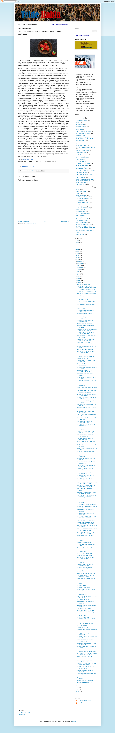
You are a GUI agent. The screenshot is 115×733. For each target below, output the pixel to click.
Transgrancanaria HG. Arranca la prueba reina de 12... (85, 435)
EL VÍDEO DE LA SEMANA (82, 168)
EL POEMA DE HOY (81, 161)
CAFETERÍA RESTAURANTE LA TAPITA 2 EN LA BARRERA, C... (87, 395)
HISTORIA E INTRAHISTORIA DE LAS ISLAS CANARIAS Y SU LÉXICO (85, 180)
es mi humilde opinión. (81, 172)
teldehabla (80, 702)
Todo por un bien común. (82, 222)
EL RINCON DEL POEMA (82, 165)
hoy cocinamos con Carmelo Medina (85, 187)
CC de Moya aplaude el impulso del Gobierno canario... (86, 452)
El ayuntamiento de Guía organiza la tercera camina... (86, 455)
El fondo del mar (80, 156)
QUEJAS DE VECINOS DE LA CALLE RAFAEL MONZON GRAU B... (86, 533)
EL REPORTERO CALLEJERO (83, 163)
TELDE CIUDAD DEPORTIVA (84, 553)
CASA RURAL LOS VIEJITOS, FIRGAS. (86, 293)
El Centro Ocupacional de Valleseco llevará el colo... (86, 462)
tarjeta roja (78, 217)
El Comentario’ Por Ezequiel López (85, 548)
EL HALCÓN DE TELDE (82, 158)
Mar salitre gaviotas (80, 206)
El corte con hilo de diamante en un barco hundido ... (86, 412)
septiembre (80, 267)
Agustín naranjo (80, 124)
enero (79, 685)
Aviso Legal (22, 714)
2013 (77, 694)
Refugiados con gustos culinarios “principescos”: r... (85, 640)
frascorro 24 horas (80, 177)
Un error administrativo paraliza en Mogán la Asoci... (85, 469)
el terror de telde (80, 167)
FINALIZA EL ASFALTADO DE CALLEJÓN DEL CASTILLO (84, 371)
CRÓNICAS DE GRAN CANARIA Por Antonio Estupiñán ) (85, 139)
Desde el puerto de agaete (82, 150)
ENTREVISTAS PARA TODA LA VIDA (85, 170)
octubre (79, 265)
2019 (77, 255)
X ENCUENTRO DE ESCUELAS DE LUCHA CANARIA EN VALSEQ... (86, 611)
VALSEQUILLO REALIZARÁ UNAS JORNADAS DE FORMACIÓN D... (86, 523)
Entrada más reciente (23, 221)
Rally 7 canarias (80, 215)
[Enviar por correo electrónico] (37, 171)
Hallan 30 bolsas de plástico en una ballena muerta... (86, 579)
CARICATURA (79, 129)
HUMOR (78, 189)
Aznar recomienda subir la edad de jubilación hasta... (85, 311)
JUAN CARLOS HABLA (81, 191)
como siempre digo (80, 135)
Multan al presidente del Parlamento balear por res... (86, 384)
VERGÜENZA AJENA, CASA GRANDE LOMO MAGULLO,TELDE (86, 391)
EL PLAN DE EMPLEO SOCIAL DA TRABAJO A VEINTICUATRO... (85, 622)
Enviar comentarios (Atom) (31, 223)
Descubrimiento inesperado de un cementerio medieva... (85, 422)
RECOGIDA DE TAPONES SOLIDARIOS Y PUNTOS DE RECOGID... (87, 482)
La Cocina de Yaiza (82, 499)
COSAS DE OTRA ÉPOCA (82, 137)
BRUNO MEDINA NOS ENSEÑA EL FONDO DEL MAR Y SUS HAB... (86, 355)
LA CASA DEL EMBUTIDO (83, 284)
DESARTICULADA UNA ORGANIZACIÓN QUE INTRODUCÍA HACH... (86, 619)
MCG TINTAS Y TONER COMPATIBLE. (86, 504)
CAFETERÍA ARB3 (81, 571)
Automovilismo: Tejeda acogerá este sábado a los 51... (86, 466)
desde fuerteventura (81, 152)
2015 (77, 689)
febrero (79, 282)
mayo (78, 276)
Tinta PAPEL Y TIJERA (81, 220)
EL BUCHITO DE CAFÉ (81, 154)
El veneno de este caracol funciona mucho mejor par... (85, 314)
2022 (77, 249)
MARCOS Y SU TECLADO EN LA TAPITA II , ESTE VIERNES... (85, 536)
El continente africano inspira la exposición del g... (85, 321)
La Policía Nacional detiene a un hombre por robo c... (85, 660)
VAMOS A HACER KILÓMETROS (84, 230)
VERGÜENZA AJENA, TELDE (84, 682)
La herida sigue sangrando (83, 296)
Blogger (74, 721)
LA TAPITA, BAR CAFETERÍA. (84, 542)
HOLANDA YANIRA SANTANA (83, 186)
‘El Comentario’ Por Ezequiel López (86, 289)
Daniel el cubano (80, 144)
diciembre (80, 261)
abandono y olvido (80, 118)
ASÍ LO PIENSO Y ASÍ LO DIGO (83, 128)
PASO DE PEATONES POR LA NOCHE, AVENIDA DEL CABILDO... (87, 330)
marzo (79, 280)
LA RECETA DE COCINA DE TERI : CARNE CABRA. (85, 667)
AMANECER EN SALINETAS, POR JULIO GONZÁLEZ (85, 352)
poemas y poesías (80, 211)
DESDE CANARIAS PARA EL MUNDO (85, 147)
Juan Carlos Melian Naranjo (84, 700)
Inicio (45, 221)
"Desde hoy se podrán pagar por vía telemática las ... (86, 361)
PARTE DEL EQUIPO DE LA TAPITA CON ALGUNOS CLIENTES (86, 486)
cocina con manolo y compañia (83, 133)
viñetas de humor (80, 234)
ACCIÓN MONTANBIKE (81, 120)
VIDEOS (78, 232)
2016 (77, 687)
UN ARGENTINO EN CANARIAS (84, 224)
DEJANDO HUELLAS (81, 145)
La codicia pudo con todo (83, 587)
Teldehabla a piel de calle (82, 218)
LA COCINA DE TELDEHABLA (83, 197)
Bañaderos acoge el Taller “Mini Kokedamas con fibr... (85, 298)
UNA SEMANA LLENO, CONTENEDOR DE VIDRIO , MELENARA (86, 496)
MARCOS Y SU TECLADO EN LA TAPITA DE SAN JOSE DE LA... (85, 432)
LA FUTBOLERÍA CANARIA (82, 198)
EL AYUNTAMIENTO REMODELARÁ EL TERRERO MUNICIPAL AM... (87, 517)
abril (78, 278)
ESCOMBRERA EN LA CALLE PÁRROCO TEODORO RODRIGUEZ (86, 287)
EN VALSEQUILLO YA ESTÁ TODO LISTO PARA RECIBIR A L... (85, 565)
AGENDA (78, 122)
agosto (79, 269)
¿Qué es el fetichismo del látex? (85, 680)
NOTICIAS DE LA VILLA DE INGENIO (86, 520)
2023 (77, 247)
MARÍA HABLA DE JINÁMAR (83, 208)
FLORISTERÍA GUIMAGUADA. (84, 555)
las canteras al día (80, 200)
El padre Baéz (79, 159)
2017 (77, 259)
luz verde (78, 204)
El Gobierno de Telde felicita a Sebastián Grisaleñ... (84, 568)
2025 (77, 242)
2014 (77, 692)
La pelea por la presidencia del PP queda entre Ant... (85, 476)
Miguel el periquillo (80, 209)
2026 (77, 240)
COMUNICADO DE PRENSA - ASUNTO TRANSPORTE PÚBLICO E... (87, 654)
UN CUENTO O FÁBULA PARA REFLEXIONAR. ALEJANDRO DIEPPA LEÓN (85, 227)
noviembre (80, 263)
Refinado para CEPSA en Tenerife (85, 349)
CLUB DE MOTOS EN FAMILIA (83, 131)
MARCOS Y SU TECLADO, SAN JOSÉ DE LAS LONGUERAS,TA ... (86, 664)
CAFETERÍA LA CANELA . (83, 358)
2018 (77, 257)
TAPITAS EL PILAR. (82, 308)
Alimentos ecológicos (28, 159)
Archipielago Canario (81, 126)
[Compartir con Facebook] (42, 171)
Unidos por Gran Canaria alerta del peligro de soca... (85, 550)
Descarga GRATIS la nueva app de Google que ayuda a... (85, 576)
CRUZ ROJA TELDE (81, 142)
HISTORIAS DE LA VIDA (82, 182)
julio (78, 272)
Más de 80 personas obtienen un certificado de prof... (85, 439)
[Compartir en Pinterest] (43, 171)
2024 (77, 245)
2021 (77, 251)
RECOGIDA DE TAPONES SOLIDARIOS (87, 291)
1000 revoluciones (80, 117)
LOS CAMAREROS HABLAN (83, 202)
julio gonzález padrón (81, 195)
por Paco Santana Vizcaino (82, 213)
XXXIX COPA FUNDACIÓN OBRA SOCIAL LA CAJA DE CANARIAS (86, 657)
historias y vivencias (81, 184)
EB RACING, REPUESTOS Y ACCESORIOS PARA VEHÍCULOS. (86, 343)
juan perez (78, 193)
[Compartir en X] (40, 171)
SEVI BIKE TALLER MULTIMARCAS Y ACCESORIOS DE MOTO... (86, 493)
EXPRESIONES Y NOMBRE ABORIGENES (86, 174)
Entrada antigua (65, 221)
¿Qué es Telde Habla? (24, 712)
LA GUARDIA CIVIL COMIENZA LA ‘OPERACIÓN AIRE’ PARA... (85, 340)
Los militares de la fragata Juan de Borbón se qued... (85, 593)
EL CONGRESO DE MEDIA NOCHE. (86, 573)
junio (78, 274)
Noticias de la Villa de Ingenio (84, 323)
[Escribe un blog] (38, 171)
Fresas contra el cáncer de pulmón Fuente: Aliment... (85, 472)
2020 (77, 253)
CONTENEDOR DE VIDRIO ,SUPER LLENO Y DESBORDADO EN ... (86, 333)
